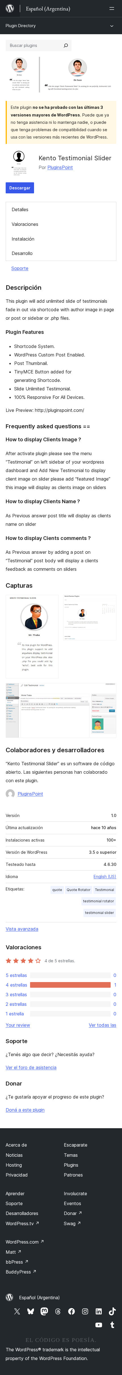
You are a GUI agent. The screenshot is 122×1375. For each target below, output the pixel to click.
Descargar (19, 187)
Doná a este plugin (25, 1110)
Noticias (14, 1155)
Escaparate (75, 1145)
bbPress (17, 1262)
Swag (72, 1223)
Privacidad (17, 1175)
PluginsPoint (60, 167)
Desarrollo (22, 253)
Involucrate (75, 1193)
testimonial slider (99, 913)
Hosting (14, 1165)
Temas (71, 1155)
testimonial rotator (98, 901)
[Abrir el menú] (113, 8)
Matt (14, 1252)
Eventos (72, 1203)
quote (57, 890)
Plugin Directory (21, 25)
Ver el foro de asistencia (31, 1067)
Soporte (19, 268)
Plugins (71, 1165)
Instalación (23, 239)
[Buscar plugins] (65, 45)
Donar (73, 1213)
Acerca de (16, 1145)
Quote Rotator (79, 890)
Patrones (73, 1175)
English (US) (105, 876)
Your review (18, 1025)
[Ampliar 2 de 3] (109, 602)
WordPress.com (25, 1242)
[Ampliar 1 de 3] (51, 602)
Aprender (15, 1193)
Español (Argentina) (39, 1297)
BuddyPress (21, 1272)
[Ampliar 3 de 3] (109, 690)
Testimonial (104, 890)
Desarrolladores (22, 1213)
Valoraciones (25, 224)
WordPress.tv (22, 1223)
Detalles (20, 209)
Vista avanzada (22, 929)
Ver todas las (102, 1025)
